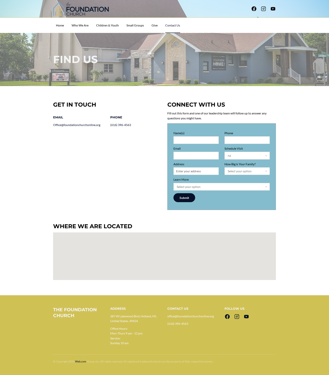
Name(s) (178, 133)
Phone (228, 133)
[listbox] (247, 155)
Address (178, 164)
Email (177, 148)
